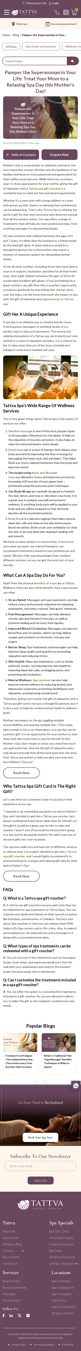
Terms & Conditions (44, 1344)
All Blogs (11, 46)
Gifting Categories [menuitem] (61, 1263)
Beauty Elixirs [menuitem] (11, 1281)
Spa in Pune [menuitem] (59, 1300)
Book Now (21, 773)
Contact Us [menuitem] (10, 1263)
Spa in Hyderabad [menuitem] (63, 1307)
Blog (16, 35)
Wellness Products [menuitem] (62, 1257)
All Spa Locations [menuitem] (63, 1313)
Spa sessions (41, 680)
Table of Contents (23, 154)
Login (55, 3)
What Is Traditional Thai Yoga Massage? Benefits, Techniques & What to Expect (58, 1061)
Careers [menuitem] (8, 1250)
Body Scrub (16, 518)
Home (6, 35)
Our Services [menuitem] (11, 1300)
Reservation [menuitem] (11, 1257)
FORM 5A (67, 1344)
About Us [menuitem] (8, 1231)
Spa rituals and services (41, 46)
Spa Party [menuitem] (55, 1250)
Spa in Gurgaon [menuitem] (62, 1294)
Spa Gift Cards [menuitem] (59, 1231)
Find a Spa (21, 23)
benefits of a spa (45, 583)
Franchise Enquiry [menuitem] (61, 1244)
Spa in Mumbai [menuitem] (61, 1281)
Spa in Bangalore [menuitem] (63, 1287)
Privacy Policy (19, 1344)
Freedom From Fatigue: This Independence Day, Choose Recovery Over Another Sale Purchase (19, 1061)
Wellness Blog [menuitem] (12, 1244)
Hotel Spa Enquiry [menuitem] (61, 1238)
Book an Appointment (64, 23)
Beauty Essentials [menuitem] (14, 1287)
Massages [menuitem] (9, 1294)
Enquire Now (59, 154)
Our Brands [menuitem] (10, 1238)
